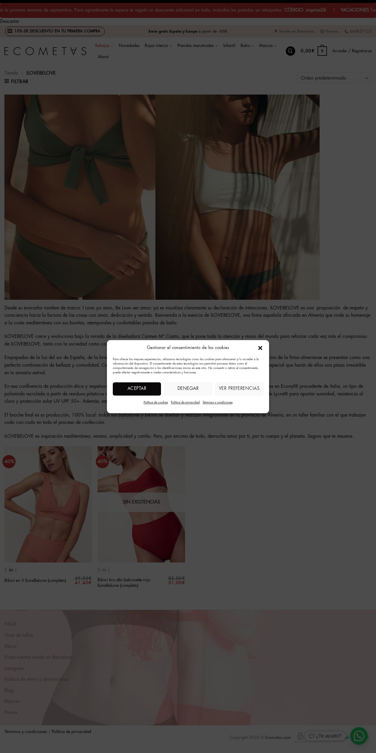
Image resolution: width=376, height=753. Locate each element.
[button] (260, 348)
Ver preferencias (239, 388)
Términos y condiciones (218, 402)
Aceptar (136, 388)
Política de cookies (156, 402)
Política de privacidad (185, 402)
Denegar (188, 388)
